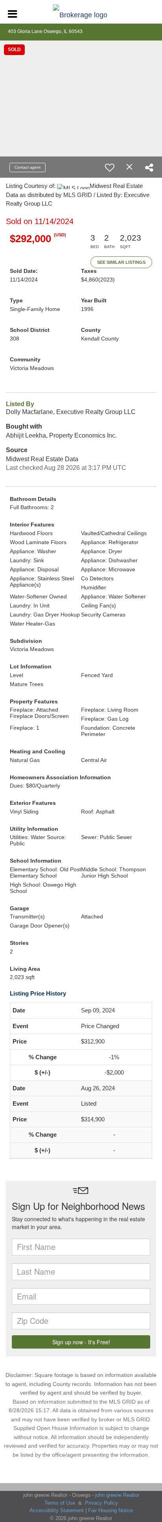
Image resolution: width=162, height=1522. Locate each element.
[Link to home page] (81, 13)
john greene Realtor (117, 1495)
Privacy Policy (101, 1503)
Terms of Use (59, 1503)
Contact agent (27, 167)
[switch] (110, 167)
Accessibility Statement (56, 1510)
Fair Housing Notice (110, 1510)
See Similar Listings (121, 262)
